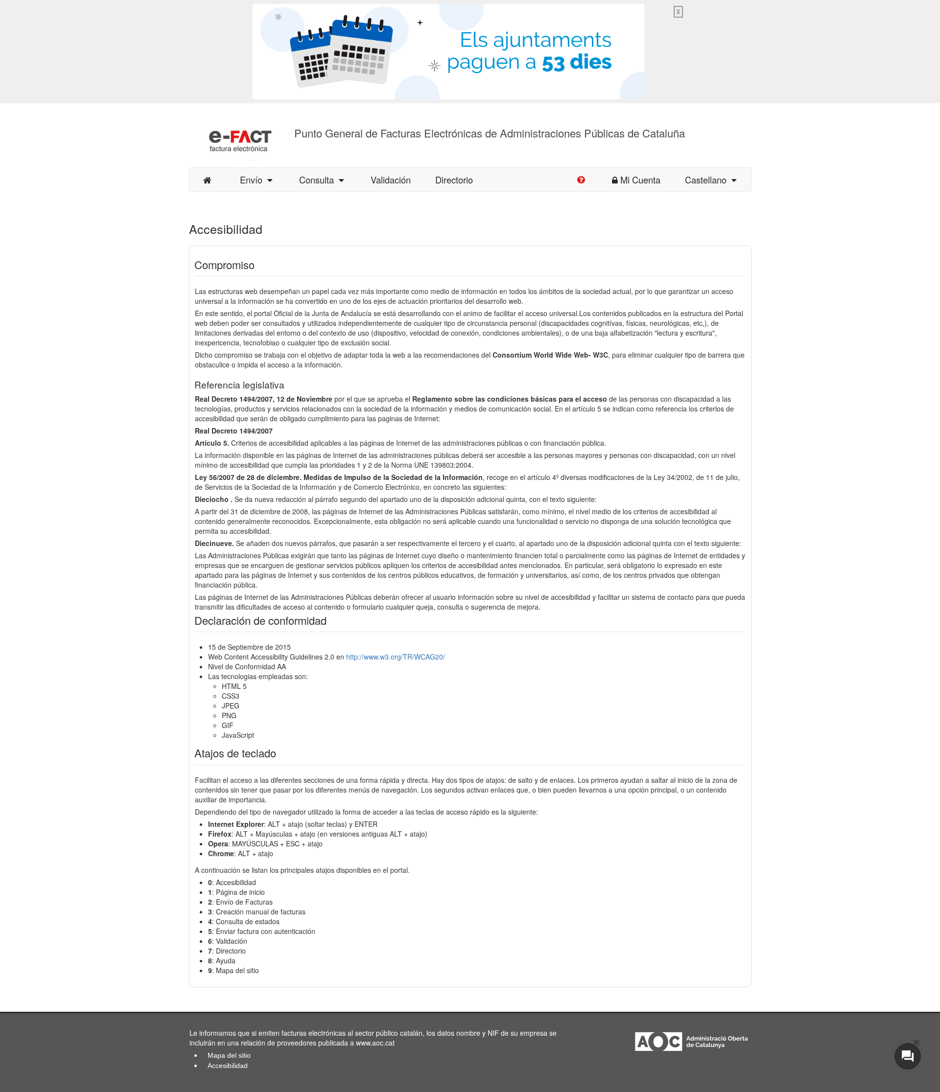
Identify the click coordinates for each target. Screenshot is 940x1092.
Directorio (454, 179)
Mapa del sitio (229, 1055)
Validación (391, 179)
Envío (253, 179)
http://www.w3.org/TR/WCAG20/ (395, 656)
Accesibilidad (228, 1065)
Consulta (319, 179)
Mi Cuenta (640, 179)
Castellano (708, 179)
